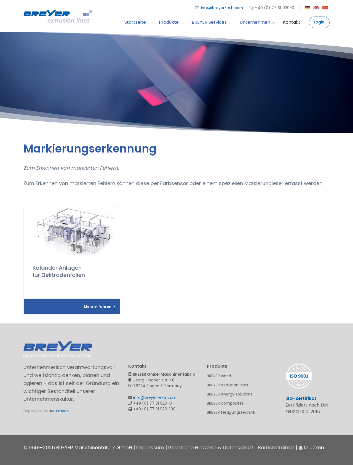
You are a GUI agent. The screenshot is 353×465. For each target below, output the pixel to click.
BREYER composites (225, 403)
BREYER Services (209, 22)
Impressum (150, 447)
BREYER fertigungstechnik (231, 412)
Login (319, 22)
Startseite (135, 22)
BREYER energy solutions (230, 394)
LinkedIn (62, 410)
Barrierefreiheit (276, 447)
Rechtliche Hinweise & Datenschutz (211, 447)
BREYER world (219, 376)
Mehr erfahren (98, 306)
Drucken (313, 447)
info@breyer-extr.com (221, 7)
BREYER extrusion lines (227, 385)
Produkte (169, 22)
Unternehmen (255, 22)
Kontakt (291, 22)
